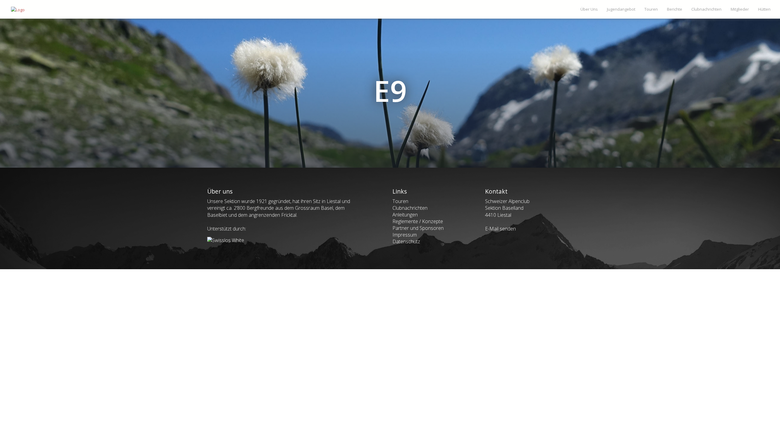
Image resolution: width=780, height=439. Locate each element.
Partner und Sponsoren (418, 228)
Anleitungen (405, 214)
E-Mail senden (500, 228)
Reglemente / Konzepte (417, 221)
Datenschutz (406, 241)
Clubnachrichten (409, 208)
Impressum (404, 234)
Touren (400, 201)
